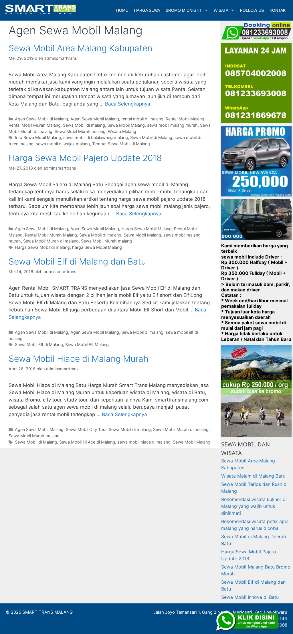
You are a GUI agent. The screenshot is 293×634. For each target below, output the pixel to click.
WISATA (221, 10)
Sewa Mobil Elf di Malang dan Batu (77, 261)
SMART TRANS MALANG (47, 612)
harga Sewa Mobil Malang (97, 247)
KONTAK (278, 10)
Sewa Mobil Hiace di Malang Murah (79, 358)
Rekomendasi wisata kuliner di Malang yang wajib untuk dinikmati (254, 506)
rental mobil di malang (142, 118)
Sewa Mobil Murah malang (80, 131)
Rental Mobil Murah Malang (35, 125)
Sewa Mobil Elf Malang (87, 344)
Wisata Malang (122, 131)
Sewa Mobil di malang (84, 125)
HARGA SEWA (147, 10)
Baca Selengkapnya (127, 104)
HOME (122, 10)
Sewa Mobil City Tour (86, 429)
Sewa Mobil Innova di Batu (250, 597)
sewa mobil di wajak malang (63, 143)
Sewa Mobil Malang (126, 125)
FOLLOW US (252, 10)
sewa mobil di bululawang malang (95, 137)
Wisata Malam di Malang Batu (253, 476)
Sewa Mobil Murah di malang (51, 241)
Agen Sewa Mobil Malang (94, 118)
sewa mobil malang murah (172, 125)
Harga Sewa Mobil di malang (42, 247)
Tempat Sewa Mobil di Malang (121, 143)
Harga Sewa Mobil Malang (146, 228)
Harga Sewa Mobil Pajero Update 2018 (85, 158)
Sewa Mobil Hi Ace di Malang (87, 442)
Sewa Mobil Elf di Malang (39, 344)
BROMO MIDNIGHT (184, 10)
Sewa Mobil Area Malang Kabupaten (80, 48)
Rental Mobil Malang (185, 118)
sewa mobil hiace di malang (144, 442)
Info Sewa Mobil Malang (38, 137)
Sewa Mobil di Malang (151, 137)
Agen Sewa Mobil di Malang (41, 118)
